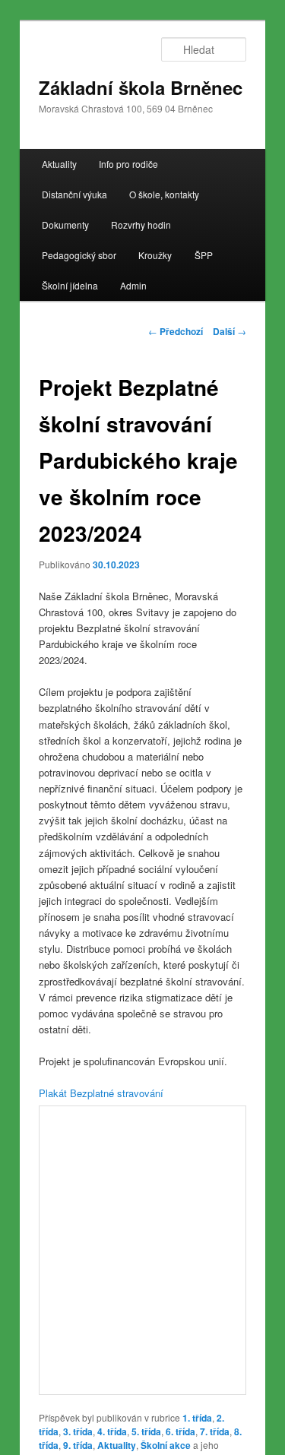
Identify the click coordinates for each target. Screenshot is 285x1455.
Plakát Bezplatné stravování (101, 1093)
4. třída (112, 1431)
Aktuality (59, 163)
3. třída (78, 1431)
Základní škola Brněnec (140, 87)
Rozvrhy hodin (141, 224)
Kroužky (155, 254)
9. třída (78, 1445)
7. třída (215, 1431)
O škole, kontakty (164, 194)
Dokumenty (65, 224)
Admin (133, 285)
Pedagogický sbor (79, 254)
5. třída (146, 1431)
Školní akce (166, 1445)
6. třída (180, 1431)
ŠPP (204, 254)
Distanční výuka (74, 194)
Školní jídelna (70, 285)
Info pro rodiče (128, 163)
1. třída (197, 1418)
